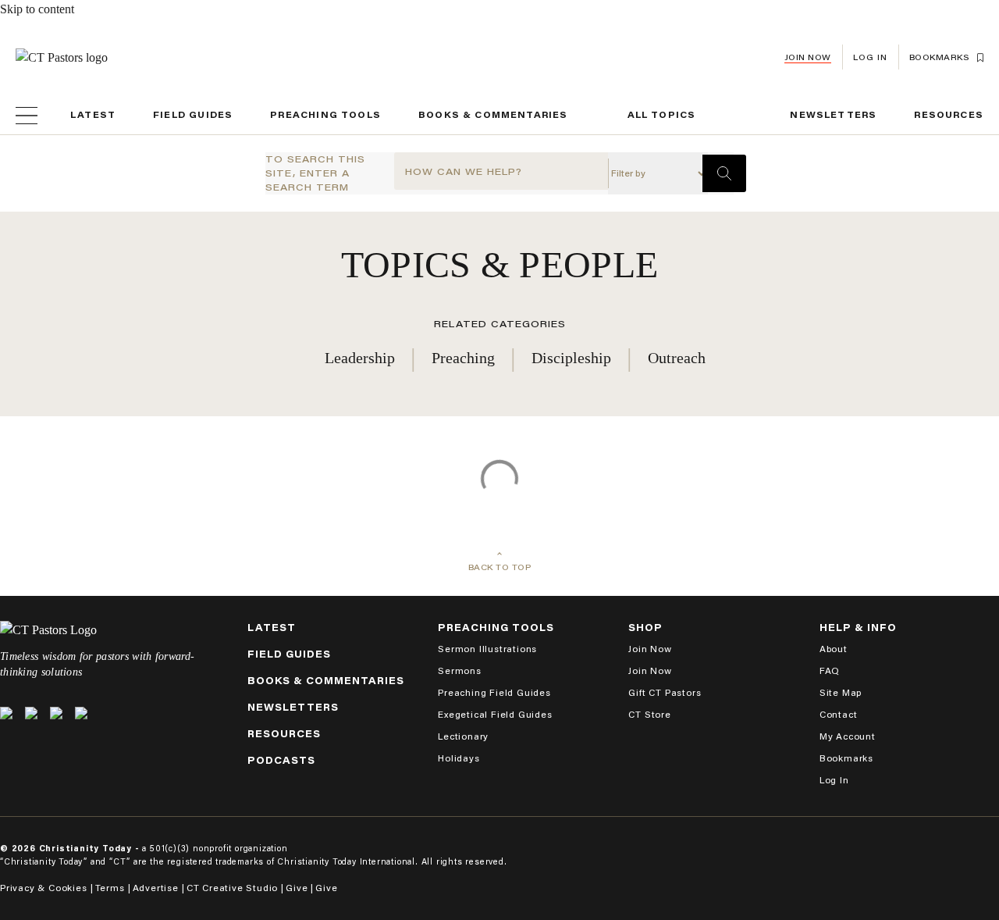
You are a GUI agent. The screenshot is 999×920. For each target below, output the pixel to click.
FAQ (829, 670)
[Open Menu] (26, 116)
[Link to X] (6, 713)
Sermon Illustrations (487, 648)
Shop (645, 627)
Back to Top (499, 567)
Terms (110, 887)
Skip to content (37, 9)
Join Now (807, 57)
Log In (834, 780)
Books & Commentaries (493, 114)
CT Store (649, 714)
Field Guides (193, 114)
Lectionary (463, 736)
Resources (948, 114)
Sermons (460, 670)
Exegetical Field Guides (495, 714)
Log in (870, 57)
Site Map (840, 692)
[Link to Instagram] (56, 713)
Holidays (458, 758)
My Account (847, 736)
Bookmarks (846, 758)
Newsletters (833, 114)
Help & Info (858, 627)
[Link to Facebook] (31, 713)
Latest (93, 114)
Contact (838, 714)
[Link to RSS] (81, 713)
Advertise (156, 887)
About (833, 648)
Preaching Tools (325, 114)
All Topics (661, 114)
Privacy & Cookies (43, 887)
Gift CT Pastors (664, 692)
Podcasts (281, 760)
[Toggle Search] (724, 173)
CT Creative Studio (232, 887)
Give (297, 887)
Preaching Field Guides (494, 692)
